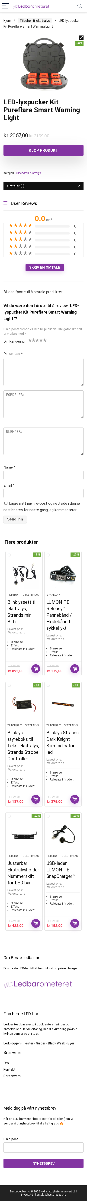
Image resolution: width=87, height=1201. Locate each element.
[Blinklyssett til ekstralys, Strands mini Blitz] (24, 574)
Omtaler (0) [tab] (16, 186)
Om (6, 1063)
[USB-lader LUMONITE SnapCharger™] (63, 835)
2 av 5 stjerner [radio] (31, 340)
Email (8, 485)
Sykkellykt (54, 594)
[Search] (79, 6)
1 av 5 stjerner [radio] (30, 340)
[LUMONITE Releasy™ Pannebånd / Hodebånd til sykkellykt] (63, 574)
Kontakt (9, 1069)
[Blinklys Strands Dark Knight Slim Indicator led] (63, 705)
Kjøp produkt (43, 150)
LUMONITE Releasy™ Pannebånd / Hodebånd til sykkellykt (59, 615)
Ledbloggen (12, 1043)
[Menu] (5, 6)
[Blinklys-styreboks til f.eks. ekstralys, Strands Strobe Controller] (24, 705)
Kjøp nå (35, 668)
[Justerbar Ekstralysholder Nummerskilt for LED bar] (24, 835)
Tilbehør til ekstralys (35, 20)
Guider (40, 1043)
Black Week (56, 1043)
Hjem (7, 20)
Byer (71, 1043)
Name (9, 467)
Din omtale (13, 354)
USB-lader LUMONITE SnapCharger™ (60, 870)
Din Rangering (14, 341)
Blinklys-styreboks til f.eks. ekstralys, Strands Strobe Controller (23, 745)
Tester (28, 1043)
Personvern (12, 1076)
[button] (81, 37)
